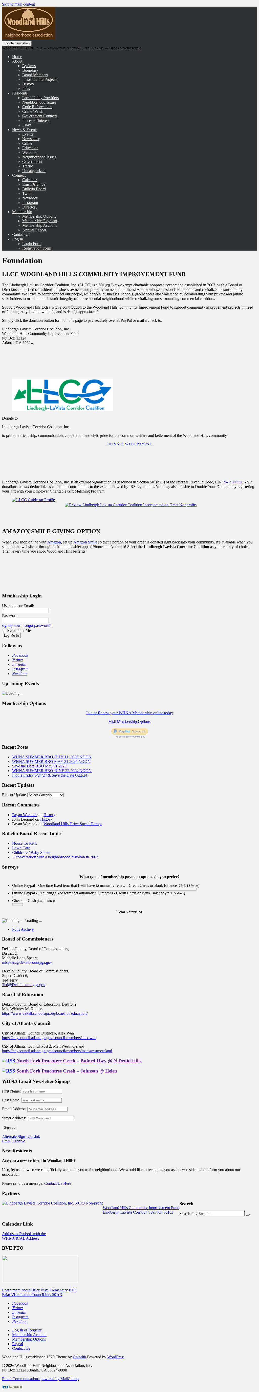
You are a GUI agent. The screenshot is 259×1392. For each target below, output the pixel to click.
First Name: (11, 1091)
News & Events (24, 129)
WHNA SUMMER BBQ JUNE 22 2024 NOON (52, 770)
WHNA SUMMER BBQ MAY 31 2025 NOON (51, 761)
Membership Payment (39, 221)
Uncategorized (34, 170)
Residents (20, 93)
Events (27, 134)
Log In (17, 239)
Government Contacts (39, 116)
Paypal (17, 1344)
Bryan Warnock (24, 815)
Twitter (28, 193)
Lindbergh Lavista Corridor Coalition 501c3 (138, 1212)
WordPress (115, 1357)
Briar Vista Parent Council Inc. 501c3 (32, 1294)
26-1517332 (232, 482)
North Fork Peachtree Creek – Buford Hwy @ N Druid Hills (78, 1060)
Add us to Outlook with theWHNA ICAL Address (24, 1236)
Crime (27, 143)
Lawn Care (21, 848)
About (17, 61)
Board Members (35, 75)
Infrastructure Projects (39, 79)
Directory (29, 207)
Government (32, 161)
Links (26, 125)
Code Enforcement (37, 107)
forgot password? (37, 625)
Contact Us (21, 234)
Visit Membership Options (129, 721)
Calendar (29, 180)
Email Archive (33, 184)
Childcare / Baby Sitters (31, 852)
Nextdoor (29, 198)
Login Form (31, 243)
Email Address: (14, 1109)
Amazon (54, 542)
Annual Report (34, 230)
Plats (26, 88)
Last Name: (11, 1100)
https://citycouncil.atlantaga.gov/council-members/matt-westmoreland (57, 1051)
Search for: (188, 1213)
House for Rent (24, 843)
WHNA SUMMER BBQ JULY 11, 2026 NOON (52, 757)
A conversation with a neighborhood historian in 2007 (55, 857)
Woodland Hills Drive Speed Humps (73, 824)
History (28, 84)
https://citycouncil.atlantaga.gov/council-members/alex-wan (49, 1038)
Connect (19, 175)
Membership (22, 212)
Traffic (27, 166)
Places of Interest (35, 120)
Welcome (29, 152)
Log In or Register (26, 1330)
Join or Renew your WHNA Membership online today (129, 713)
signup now (11, 625)
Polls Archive (23, 929)
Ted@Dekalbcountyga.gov (23, 985)
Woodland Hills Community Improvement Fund (141, 1208)
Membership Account (39, 225)
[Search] (248, 1215)
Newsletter (30, 139)
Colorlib (79, 1357)
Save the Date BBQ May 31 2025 (39, 766)
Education (30, 148)
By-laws (29, 66)
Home (17, 56)
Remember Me (19, 630)
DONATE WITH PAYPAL (129, 444)
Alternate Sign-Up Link (21, 1136)
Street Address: (14, 1118)
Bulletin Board (34, 189)
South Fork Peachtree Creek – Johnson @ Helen (66, 1071)
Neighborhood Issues (39, 102)
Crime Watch (32, 111)
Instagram (30, 202)
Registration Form (36, 248)
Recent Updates (14, 795)
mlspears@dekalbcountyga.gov (27, 962)
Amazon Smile (85, 542)
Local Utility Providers (40, 98)
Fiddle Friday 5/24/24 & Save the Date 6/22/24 (49, 775)
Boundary (30, 70)
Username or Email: (18, 606)
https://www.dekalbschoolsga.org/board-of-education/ (45, 1013)
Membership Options (39, 216)
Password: (10, 615)
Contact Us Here (57, 1183)
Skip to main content (18, 4)
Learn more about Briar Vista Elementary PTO (39, 1290)
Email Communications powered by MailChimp (40, 1379)
